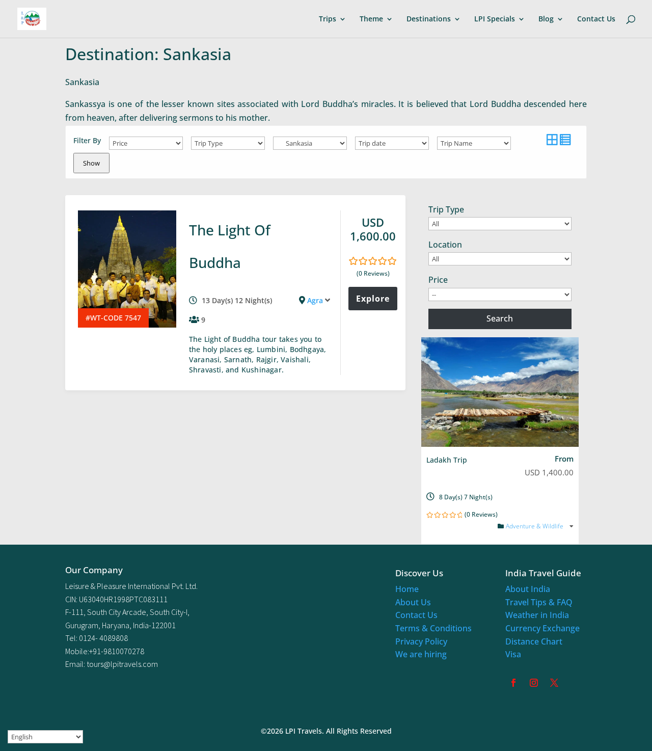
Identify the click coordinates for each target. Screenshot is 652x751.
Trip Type (446, 209)
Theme (371, 19)
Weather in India (537, 615)
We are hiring (421, 654)
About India (527, 589)
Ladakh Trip (446, 460)
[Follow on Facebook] (513, 683)
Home (407, 589)
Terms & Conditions (433, 628)
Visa (513, 654)
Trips (327, 19)
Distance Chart (533, 641)
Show (91, 163)
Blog (546, 19)
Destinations (428, 19)
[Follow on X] (554, 683)
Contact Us (596, 19)
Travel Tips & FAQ (539, 602)
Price (438, 279)
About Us (413, 602)
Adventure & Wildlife (535, 526)
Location (445, 244)
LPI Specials (494, 19)
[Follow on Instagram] (534, 683)
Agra (315, 300)
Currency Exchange (542, 628)
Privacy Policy (421, 641)
